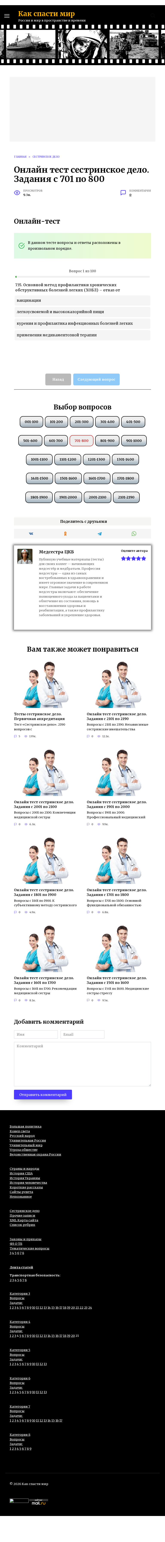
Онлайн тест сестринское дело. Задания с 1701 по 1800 (117, 892)
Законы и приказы (25, 1239)
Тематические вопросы (29, 1248)
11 (37, 1308)
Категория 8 (20, 1435)
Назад (58, 379)
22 (81, 1308)
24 (90, 1308)
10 (33, 1308)
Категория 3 (20, 1294)
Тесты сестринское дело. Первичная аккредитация (39, 716)
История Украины (25, 1178)
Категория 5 (20, 1350)
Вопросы (17, 1298)
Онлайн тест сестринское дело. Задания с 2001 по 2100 (44, 804)
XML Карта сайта (24, 1220)
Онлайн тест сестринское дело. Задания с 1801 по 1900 (44, 892)
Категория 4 (20, 1322)
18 (64, 1308)
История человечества (28, 1183)
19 (68, 1308)
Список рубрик (22, 1225)
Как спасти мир (46, 13)
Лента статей (21, 1267)
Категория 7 (20, 1406)
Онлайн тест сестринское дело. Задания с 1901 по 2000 (117, 804)
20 (73, 1308)
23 (85, 1308)
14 (49, 1308)
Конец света (20, 1131)
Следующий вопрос (96, 379)
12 (41, 1308)
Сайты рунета (21, 1192)
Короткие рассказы (26, 1187)
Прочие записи (22, 1215)
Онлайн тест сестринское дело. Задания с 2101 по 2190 (117, 716)
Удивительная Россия (28, 1140)
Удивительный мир (26, 1145)
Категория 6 (20, 1378)
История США (21, 1173)
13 (45, 1308)
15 (53, 1308)
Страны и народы (24, 1169)
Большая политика (25, 1126)
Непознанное (21, 1197)
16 (57, 1308)
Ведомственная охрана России (35, 1154)
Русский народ (22, 1136)
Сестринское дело (25, 1211)
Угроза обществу (24, 1150)
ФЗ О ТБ (16, 1244)
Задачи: (16, 1303)
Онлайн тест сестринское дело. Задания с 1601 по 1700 (44, 980)
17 (60, 1308)
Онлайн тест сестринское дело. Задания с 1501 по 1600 (117, 980)
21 (77, 1308)
